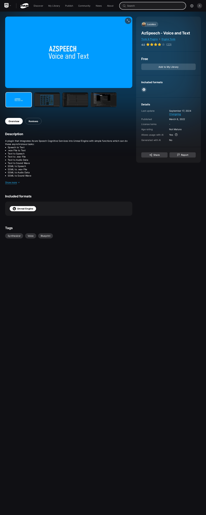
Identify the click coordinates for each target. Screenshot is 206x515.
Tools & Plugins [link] (149, 39)
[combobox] (155, 5)
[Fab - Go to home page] (24, 5)
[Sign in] (199, 5)
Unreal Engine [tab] (25, 208)
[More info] (176, 135)
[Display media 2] (75, 100)
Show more (11, 182)
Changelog (175, 114)
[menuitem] (38, 5)
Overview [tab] (14, 121)
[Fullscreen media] (128, 21)
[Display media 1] (47, 100)
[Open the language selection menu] (191, 5)
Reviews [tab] (33, 121)
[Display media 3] (104, 100)
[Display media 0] (19, 100)
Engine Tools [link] (168, 39)
